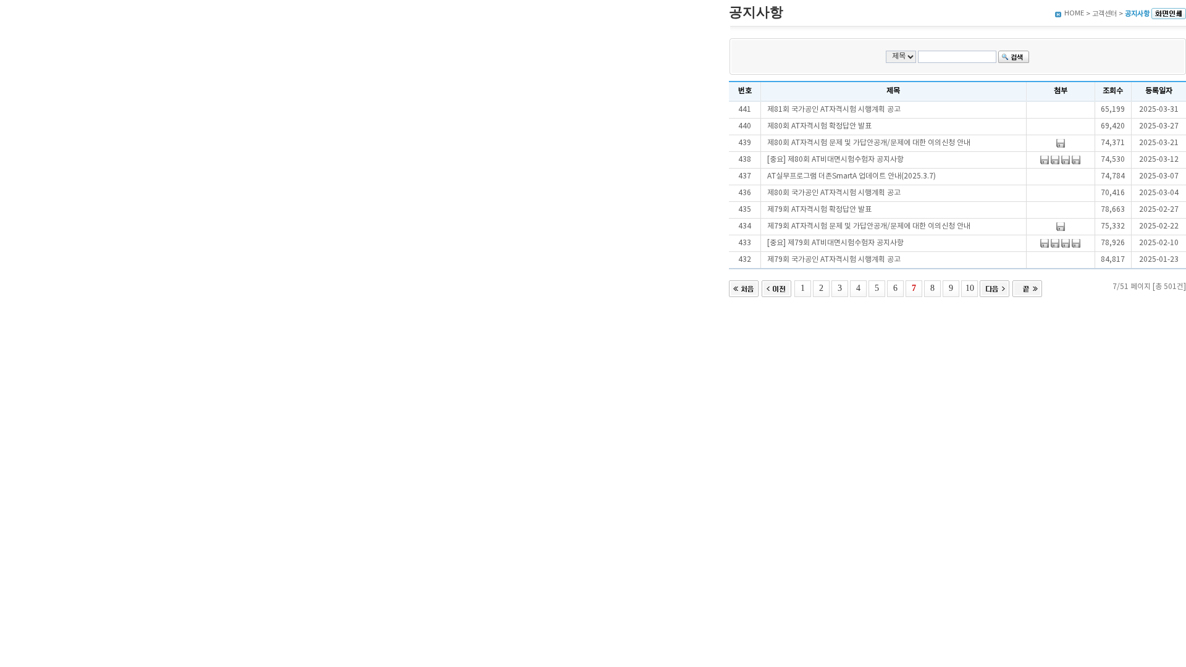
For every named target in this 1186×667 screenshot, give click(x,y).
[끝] (1027, 287)
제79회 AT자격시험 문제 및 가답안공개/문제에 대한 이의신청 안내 (868, 226)
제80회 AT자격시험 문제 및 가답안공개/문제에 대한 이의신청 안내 (868, 143)
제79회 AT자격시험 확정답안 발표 (819, 210)
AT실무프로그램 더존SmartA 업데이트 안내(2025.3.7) (851, 176)
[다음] (994, 287)
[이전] (776, 287)
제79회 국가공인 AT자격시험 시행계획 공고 (834, 260)
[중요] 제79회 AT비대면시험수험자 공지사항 (835, 243)
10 (969, 288)
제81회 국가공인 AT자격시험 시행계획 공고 (834, 110)
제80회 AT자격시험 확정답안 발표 (819, 126)
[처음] (744, 287)
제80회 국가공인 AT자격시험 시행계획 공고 (834, 193)
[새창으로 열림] (1168, 14)
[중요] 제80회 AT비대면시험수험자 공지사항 (835, 160)
